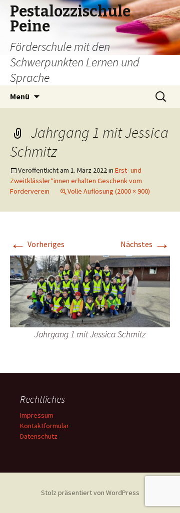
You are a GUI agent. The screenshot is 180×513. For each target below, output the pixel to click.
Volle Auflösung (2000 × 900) (109, 191)
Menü (20, 96)
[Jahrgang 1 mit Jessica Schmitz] (90, 290)
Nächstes (145, 244)
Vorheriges (37, 244)
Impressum (37, 415)
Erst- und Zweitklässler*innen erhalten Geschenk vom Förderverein (76, 181)
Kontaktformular (44, 425)
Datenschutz (39, 436)
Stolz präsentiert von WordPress (90, 492)
